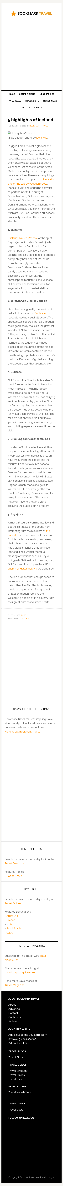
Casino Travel (14, 876)
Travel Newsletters (19, 1092)
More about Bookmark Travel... (23, 731)
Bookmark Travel (31, 13)
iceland (26, 618)
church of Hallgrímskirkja (22, 568)
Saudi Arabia (13, 928)
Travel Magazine (14, 985)
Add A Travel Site (18, 1043)
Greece (10, 920)
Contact (13, 1013)
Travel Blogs (15, 1057)
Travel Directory (14, 863)
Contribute (14, 1017)
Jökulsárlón (40, 313)
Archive (12, 1021)
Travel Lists (15, 1079)
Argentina (12, 915)
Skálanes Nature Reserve (23, 238)
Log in (51, 1177)
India (9, 924)
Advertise (14, 1008)
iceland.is (41, 137)
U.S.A (9, 932)
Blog (23, 615)
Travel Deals (15, 1109)
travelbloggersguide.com (20, 972)
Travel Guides (13, 903)
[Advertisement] (31, 54)
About (12, 1004)
